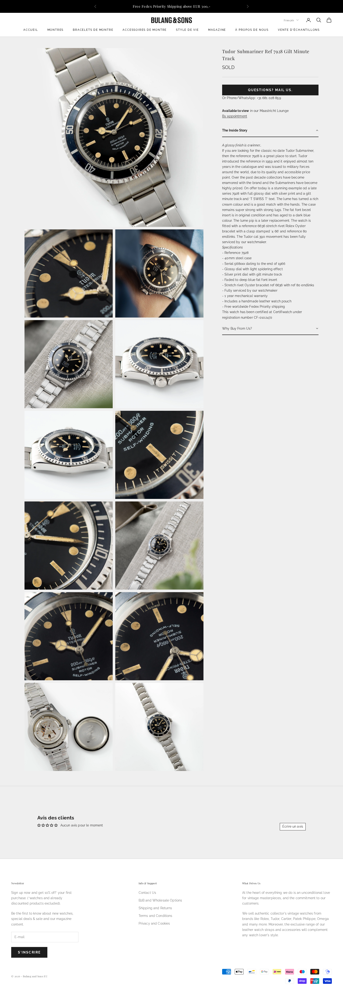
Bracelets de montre (93, 29)
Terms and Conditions (155, 916)
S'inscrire (29, 952)
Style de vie (187, 29)
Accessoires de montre (144, 29)
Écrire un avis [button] (292, 826)
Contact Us (147, 893)
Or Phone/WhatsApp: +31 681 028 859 (251, 98)
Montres (55, 29)
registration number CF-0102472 (247, 317)
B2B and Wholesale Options (160, 900)
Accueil (30, 29)
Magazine (217, 29)
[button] (270, 130)
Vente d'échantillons (299, 29)
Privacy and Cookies (154, 923)
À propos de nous (252, 29)
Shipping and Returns (155, 908)
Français (289, 20)
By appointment (234, 116)
